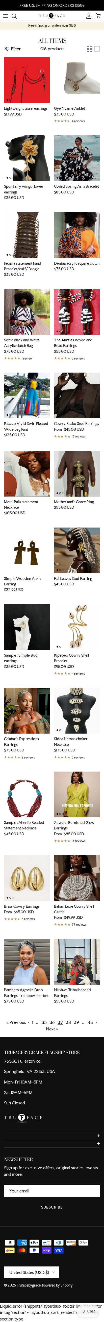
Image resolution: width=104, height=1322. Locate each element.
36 (52, 1022)
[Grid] (90, 49)
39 (76, 1022)
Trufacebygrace (29, 1285)
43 (90, 1022)
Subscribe (52, 1207)
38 (68, 1022)
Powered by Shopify (57, 1285)
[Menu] (5, 16)
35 (44, 1022)
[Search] (16, 16)
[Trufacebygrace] (52, 16)
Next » (52, 1028)
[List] (97, 49)
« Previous (16, 1022)
